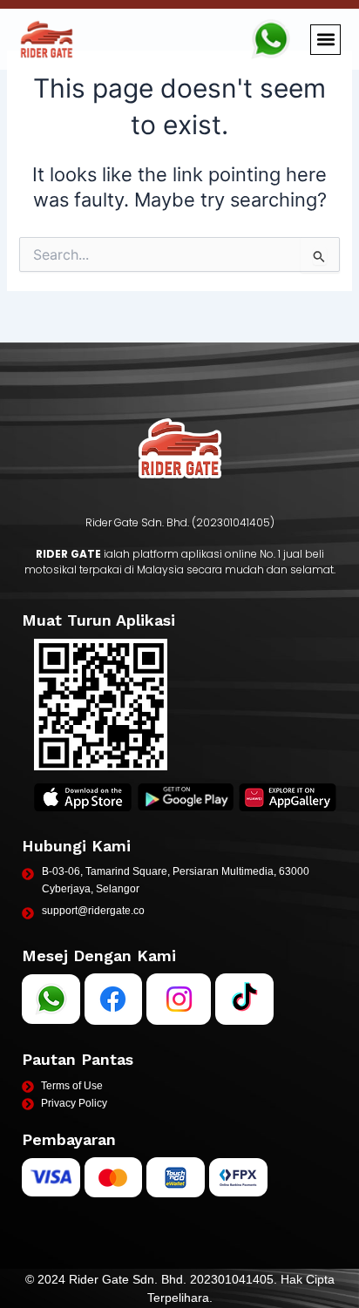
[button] (325, 39)
